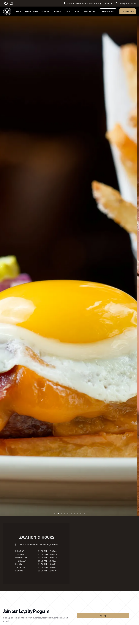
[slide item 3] (61, 513)
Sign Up (103, 615)
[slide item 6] (71, 513)
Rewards (58, 11)
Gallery (68, 11)
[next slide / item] (137, 266)
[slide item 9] (80, 513)
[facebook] (6, 3)
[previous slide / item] (2, 266)
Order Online (128, 11)
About (77, 11)
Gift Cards (46, 11)
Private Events (90, 11)
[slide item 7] (74, 513)
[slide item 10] (84, 513)
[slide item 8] (77, 513)
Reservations (108, 11)
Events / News (31, 11)
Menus (18, 11)
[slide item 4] (64, 513)
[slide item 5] (67, 513)
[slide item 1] (54, 513)
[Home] (7, 11)
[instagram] (11, 3)
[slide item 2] (58, 513)
